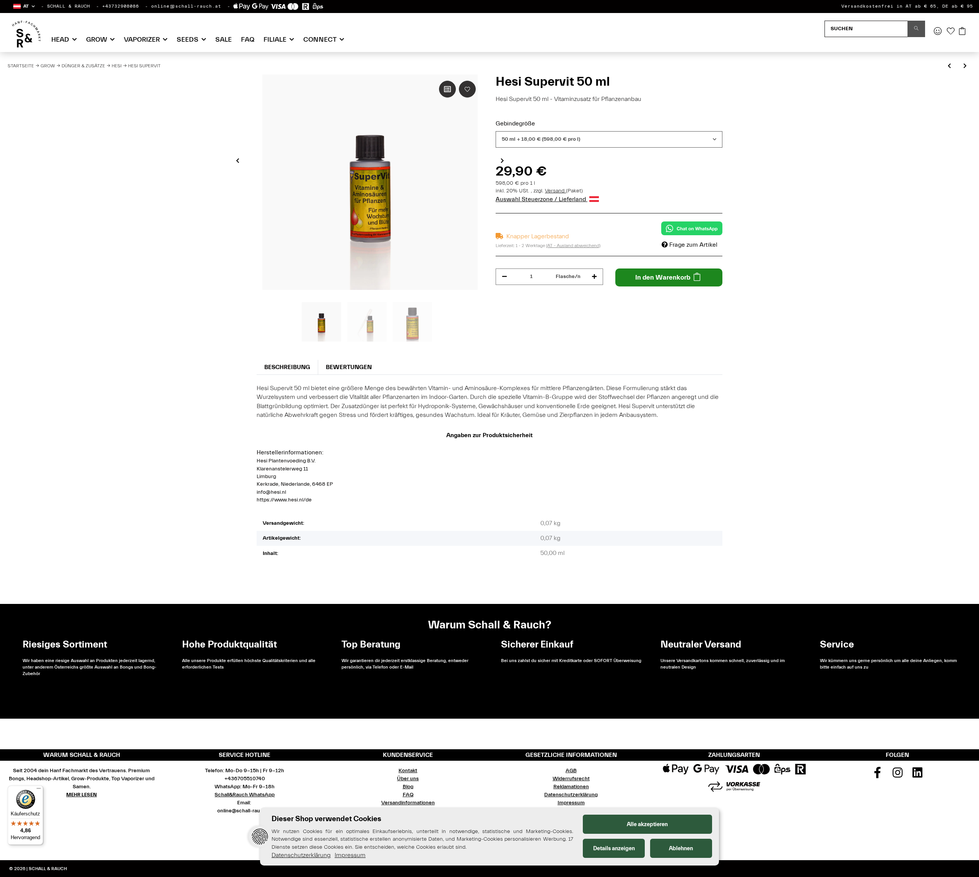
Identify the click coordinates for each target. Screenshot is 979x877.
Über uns (408, 779)
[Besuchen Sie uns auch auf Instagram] (897, 775)
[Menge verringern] (504, 277)
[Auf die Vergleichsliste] (447, 89)
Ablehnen (681, 848)
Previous (237, 161)
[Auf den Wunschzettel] (467, 89)
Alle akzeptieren (647, 824)
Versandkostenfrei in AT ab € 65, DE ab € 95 (907, 6)
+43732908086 (120, 6)
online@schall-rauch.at (186, 6)
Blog (408, 787)
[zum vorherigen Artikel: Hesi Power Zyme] (949, 66)
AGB (571, 771)
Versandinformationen (408, 803)
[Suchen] (916, 29)
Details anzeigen (614, 848)
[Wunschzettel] (950, 31)
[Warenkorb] (962, 31)
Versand (555, 191)
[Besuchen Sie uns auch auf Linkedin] (917, 775)
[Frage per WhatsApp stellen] (691, 228)
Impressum (571, 803)
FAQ (247, 40)
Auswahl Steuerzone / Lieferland (541, 199)
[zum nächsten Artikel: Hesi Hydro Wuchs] (965, 66)
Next (502, 161)
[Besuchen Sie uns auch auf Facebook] (877, 775)
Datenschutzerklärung (571, 795)
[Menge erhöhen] (594, 277)
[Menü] (38, 790)
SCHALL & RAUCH (68, 6)
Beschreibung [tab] (287, 367)
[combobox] (609, 139)
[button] (23, 6)
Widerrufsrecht (571, 779)
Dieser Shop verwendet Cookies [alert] (326, 818)
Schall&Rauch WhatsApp (245, 795)
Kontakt (407, 771)
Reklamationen (571, 787)
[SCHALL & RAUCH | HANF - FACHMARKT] (26, 34)
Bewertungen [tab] (349, 367)
